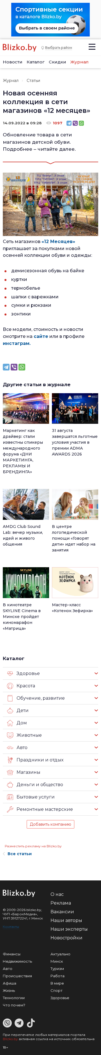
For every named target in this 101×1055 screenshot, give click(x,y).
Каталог (36, 62)
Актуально (60, 954)
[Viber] (75, 123)
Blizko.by (10, 1039)
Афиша (9, 983)
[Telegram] (69, 123)
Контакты (11, 926)
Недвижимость (17, 961)
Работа (57, 976)
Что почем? (14, 1005)
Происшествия (17, 976)
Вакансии (62, 911)
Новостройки (66, 937)
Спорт (56, 990)
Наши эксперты (69, 929)
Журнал (79, 62)
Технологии (14, 998)
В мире (57, 983)
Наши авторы (66, 920)
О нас (57, 894)
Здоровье (59, 998)
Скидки (57, 62)
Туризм (57, 968)
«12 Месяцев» (58, 241)
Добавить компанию (50, 824)
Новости (12, 62)
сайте (41, 336)
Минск (56, 961)
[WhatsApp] (81, 123)
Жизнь (9, 990)
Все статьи (20, 853)
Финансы (11, 954)
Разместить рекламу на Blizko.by (33, 846)
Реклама (60, 903)
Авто (7, 968)
